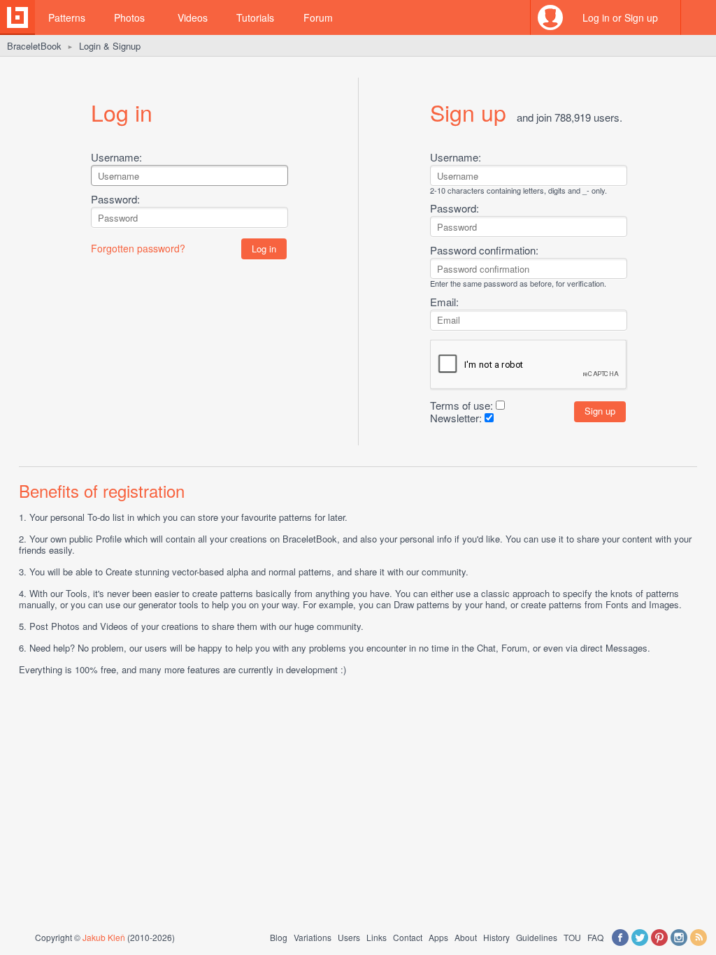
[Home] (17, 17)
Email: (444, 301)
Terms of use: (461, 405)
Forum (318, 17)
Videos (193, 17)
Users (349, 937)
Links (376, 937)
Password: (115, 199)
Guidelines (536, 937)
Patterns (66, 17)
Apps (438, 937)
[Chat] (698, 17)
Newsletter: (456, 417)
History (496, 937)
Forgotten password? (138, 248)
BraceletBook (34, 45)
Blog (278, 937)
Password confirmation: (484, 250)
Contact (407, 937)
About (465, 937)
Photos (129, 17)
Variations (312, 937)
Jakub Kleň (104, 937)
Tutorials (255, 17)
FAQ (595, 937)
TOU (572, 937)
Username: (116, 157)
